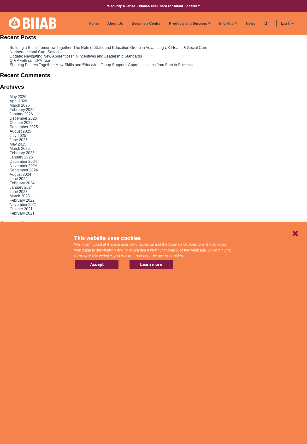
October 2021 (21, 209)
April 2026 (18, 101)
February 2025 (22, 153)
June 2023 (19, 192)
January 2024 (21, 187)
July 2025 (18, 136)
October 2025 (21, 123)
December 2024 (23, 161)
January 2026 (21, 114)
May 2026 (18, 97)
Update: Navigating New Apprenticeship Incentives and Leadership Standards (76, 56)
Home (94, 23)
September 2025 (24, 127)
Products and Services (188, 23)
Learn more (151, 264)
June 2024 (19, 179)
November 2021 (23, 205)
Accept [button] (97, 264)
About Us (115, 23)
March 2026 (20, 105)
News (250, 23)
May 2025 (18, 144)
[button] (277, 227)
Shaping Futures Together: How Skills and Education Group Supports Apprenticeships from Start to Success (101, 65)
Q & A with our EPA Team (31, 60)
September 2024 (24, 170)
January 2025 (21, 157)
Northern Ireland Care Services (36, 52)
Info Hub (226, 23)
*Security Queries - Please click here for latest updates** (154, 6)
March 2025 (20, 148)
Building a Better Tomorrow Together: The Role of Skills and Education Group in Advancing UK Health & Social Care (108, 48)
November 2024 (23, 166)
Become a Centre (146, 23)
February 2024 (22, 183)
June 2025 (19, 140)
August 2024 (20, 174)
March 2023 (20, 196)
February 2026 (22, 110)
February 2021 (22, 213)
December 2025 (23, 118)
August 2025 (20, 131)
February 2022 (22, 200)
